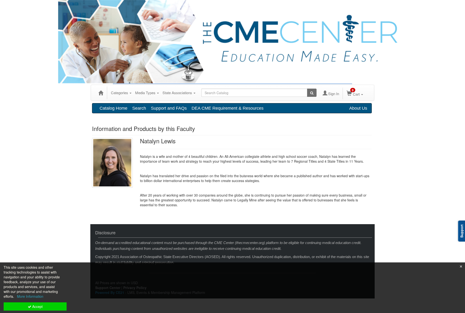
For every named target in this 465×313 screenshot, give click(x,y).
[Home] (101, 93)
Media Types (145, 92)
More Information (30, 296)
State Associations (178, 92)
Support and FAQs (169, 108)
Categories (120, 92)
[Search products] (312, 93)
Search (139, 108)
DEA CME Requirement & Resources (228, 108)
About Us (358, 108)
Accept (37, 306)
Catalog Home (113, 108)
